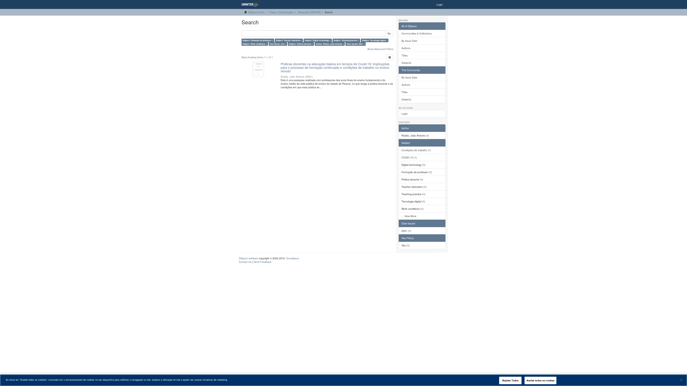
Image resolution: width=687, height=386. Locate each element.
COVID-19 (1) (409, 157)
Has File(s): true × (278, 44)
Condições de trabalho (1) (416, 150)
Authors (405, 48)
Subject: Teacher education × (289, 40)
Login (404, 113)
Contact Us (245, 262)
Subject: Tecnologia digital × (374, 40)
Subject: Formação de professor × (258, 40)
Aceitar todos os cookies (540, 380)
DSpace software (248, 258)
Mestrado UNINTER (309, 12)
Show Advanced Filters (380, 49)
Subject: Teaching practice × (346, 40)
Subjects (406, 63)
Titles (404, 55)
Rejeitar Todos (510, 380)
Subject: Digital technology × (318, 40)
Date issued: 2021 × (356, 44)
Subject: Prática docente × (301, 44)
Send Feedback (262, 262)
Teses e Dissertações (281, 12)
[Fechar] (681, 380)
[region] (343, 380)
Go (389, 33)
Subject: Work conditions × (255, 44)
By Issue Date (409, 41)
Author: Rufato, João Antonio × (330, 44)
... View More (408, 216)
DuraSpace (292, 258)
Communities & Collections (416, 33)
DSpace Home (256, 12)
